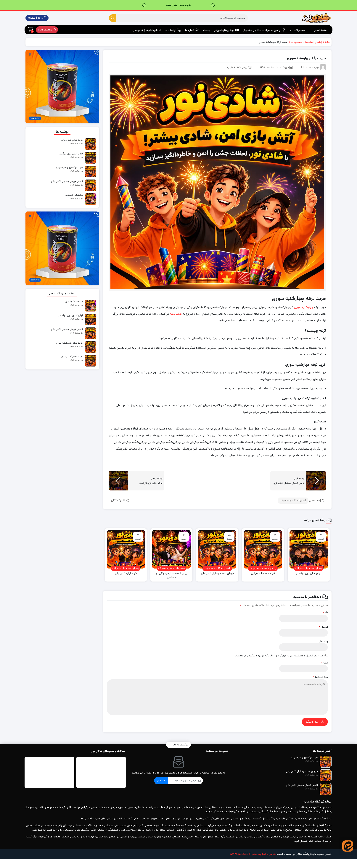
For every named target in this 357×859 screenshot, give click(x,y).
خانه (327, 42)
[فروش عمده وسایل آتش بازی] (217, 549)
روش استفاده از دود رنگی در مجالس (171, 575)
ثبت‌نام (161, 780)
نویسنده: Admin (310, 67)
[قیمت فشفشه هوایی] (263, 549)
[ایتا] (347, 846)
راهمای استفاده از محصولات (306, 42)
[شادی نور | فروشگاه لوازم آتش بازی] (317, 18)
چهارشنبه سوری (303, 307)
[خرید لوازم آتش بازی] (126, 549)
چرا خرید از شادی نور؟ (144, 30)
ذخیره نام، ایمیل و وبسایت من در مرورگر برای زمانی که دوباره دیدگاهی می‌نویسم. (280, 656)
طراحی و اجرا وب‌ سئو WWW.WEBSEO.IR (253, 854)
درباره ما (189, 30)
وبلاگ (206, 30)
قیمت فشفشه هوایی (263, 573)
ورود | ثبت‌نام (35, 18)
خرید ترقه (176, 313)
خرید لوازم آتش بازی (126, 573)
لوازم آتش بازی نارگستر (308, 573)
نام (325, 612)
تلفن (324, 663)
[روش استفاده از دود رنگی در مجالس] (171, 549)
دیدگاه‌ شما (320, 677)
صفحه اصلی (320, 30)
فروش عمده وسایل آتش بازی (217, 573)
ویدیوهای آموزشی (224, 30)
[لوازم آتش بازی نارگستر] (309, 549)
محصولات (299, 30)
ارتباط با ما (170, 30)
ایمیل (323, 627)
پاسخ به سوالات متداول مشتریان (261, 30)
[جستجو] (112, 18)
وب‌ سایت (322, 641)
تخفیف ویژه (45, 30)
